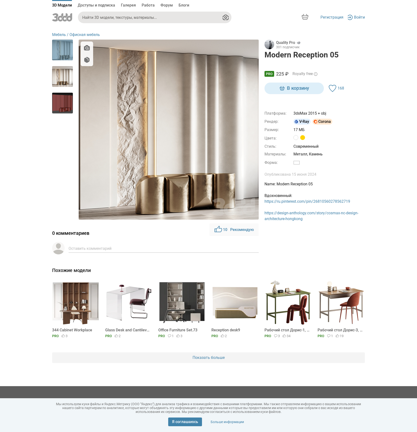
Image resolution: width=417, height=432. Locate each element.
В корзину (298, 88)
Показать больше (209, 357)
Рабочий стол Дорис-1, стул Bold (287, 330)
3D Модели (62, 5)
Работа (148, 5)
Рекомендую (238, 229)
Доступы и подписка (96, 5)
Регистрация (331, 17)
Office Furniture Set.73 (177, 330)
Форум (166, 5)
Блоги (184, 5)
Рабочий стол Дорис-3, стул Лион (340, 330)
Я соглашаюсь (185, 421)
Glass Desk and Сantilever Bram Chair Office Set (128, 330)
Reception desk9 (225, 330)
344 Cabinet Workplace (72, 330)
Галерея (128, 5)
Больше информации (227, 422)
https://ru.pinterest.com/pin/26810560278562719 (307, 201)
